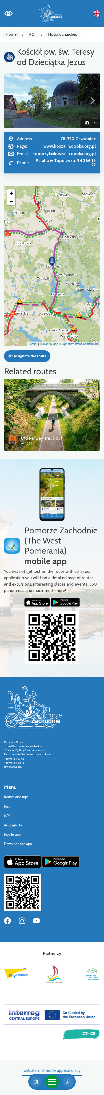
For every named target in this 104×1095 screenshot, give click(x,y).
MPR (7, 816)
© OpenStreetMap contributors (79, 344)
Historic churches (62, 34)
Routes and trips (16, 797)
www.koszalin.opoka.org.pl (69, 146)
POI (32, 34)
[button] (11, 101)
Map (7, 807)
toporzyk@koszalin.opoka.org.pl (64, 153)
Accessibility (13, 825)
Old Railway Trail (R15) (41, 438)
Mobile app (12, 835)
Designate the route (28, 356)
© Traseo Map (49, 344)
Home (11, 34)
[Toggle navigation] (52, 1081)
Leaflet (33, 344)
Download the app (18, 844)
